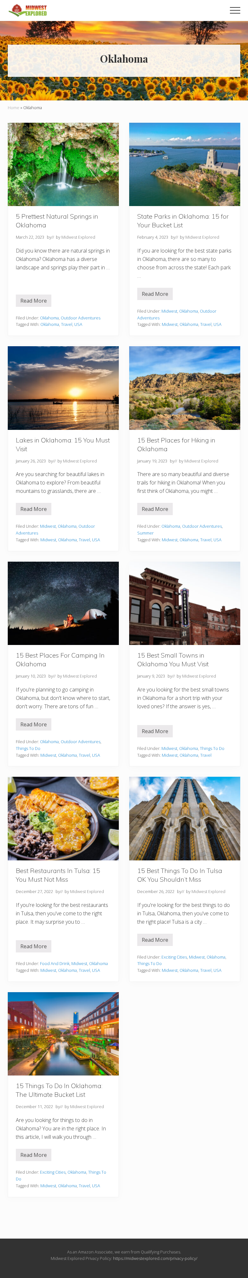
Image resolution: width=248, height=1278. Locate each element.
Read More (35, 302)
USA (78, 324)
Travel (66, 324)
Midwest (169, 311)
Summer (145, 533)
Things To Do (28, 748)
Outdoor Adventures (80, 318)
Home (13, 107)
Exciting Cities (174, 957)
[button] (235, 10)
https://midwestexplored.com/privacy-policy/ (155, 1258)
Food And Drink (54, 963)
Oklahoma (49, 318)
